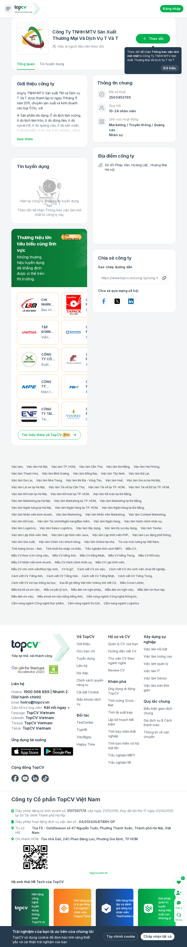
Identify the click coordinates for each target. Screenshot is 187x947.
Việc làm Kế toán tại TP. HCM (70, 494)
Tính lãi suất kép (120, 712)
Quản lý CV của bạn (123, 644)
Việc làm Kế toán (22, 521)
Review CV (116, 670)
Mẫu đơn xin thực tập (151, 589)
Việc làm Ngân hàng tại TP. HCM (76, 507)
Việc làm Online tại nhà (99, 542)
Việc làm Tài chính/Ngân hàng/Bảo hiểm (63, 521)
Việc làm (17, 466)
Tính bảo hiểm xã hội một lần (123, 745)
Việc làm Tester (151, 528)
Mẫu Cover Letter (131, 583)
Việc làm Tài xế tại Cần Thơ (66, 487)
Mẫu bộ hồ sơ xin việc (25, 589)
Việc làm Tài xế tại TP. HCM (106, 487)
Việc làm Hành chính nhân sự (142, 521)
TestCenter (85, 722)
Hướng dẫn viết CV (122, 651)
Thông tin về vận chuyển (156, 734)
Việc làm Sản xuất (23, 542)
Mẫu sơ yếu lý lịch (55, 589)
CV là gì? (67, 569)
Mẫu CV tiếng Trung (121, 555)
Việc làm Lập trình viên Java (69, 535)
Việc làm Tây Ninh (113, 473)
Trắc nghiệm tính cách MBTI (103, 548)
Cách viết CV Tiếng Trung (135, 576)
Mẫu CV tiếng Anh (64, 555)
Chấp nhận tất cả (157, 936)
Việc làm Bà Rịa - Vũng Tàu (83, 480)
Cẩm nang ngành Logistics (121, 603)
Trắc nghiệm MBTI (121, 755)
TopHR (82, 730)
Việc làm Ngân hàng (107, 521)
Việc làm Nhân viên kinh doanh (31, 514)
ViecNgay (84, 737)
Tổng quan (26, 64)
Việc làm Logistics (23, 528)
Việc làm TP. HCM (63, 466)
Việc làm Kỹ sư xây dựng (120, 528)
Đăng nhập (172, 8)
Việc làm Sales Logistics (56, 528)
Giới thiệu (83, 644)
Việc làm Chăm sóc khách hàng (59, 542)
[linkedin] (35, 778)
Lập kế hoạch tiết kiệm (121, 722)
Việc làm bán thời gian (156, 688)
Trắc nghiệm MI (119, 762)
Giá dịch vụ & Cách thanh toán (158, 722)
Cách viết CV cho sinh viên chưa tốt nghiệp (137, 569)
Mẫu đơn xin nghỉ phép (86, 589)
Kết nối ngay (55, 707)
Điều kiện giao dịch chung (158, 711)
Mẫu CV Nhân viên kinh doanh (31, 562)
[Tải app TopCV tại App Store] (26, 751)
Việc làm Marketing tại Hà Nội (30, 501)
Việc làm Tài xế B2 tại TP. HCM (149, 487)
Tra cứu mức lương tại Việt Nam (138, 542)
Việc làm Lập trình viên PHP (110, 535)
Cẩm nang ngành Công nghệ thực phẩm (37, 603)
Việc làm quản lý (156, 664)
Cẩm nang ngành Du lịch (84, 603)
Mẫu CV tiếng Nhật (92, 555)
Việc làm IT (152, 671)
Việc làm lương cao (158, 656)
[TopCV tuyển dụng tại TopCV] (42, 647)
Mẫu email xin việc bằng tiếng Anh (59, 596)
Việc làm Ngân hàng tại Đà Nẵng (123, 507)
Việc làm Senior (155, 678)
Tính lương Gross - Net (26, 548)
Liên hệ (82, 666)
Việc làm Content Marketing (147, 514)
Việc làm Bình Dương (55, 473)
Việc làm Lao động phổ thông (151, 535)
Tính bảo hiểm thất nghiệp (122, 734)
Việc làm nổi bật (155, 649)
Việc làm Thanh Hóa (24, 473)
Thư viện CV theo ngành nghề (121, 660)
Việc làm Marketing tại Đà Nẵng (120, 501)
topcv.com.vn (99, 873)
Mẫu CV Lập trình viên (110, 562)
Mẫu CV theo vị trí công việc (29, 555)
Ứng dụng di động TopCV (121, 691)
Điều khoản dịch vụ (89, 701)
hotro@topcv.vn (35, 702)
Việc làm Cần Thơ (90, 466)
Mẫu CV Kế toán (148, 555)
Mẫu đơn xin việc (22, 596)
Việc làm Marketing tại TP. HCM (75, 501)
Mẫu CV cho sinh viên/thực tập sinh (34, 569)
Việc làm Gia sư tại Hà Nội (143, 480)
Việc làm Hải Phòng (146, 466)
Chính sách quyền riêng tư (90, 682)
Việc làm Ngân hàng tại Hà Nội (31, 507)
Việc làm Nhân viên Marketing (105, 514)
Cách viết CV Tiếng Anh (26, 576)
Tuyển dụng (86, 658)
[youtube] (25, 778)
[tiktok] (45, 778)
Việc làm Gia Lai (21, 480)
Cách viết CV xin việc (91, 569)
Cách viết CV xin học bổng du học (33, 583)
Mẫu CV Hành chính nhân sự (73, 562)
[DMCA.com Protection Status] (53, 669)
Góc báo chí (86, 651)
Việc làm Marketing (68, 514)
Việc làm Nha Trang (49, 480)
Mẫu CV (131, 548)
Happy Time (86, 744)
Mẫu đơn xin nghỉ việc (119, 589)
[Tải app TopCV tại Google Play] (58, 751)
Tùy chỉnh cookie (120, 936)
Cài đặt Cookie (88, 692)
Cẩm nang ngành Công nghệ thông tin (111, 596)
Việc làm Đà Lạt (139, 473)
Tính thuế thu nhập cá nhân (63, 548)
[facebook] (15, 778)
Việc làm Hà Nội (37, 466)
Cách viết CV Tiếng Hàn (62, 576)
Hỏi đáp (82, 673)
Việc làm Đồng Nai (85, 473)
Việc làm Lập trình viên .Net (29, 535)
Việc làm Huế (113, 480)
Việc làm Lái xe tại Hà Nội (27, 487)
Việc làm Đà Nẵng (118, 466)
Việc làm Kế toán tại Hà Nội (29, 494)
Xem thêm (25, 139)
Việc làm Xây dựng (88, 528)
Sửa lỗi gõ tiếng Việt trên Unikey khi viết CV (88, 583)
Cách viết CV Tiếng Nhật (98, 576)
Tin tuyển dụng (51, 64)
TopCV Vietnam (40, 712)
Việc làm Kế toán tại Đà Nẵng (112, 494)
